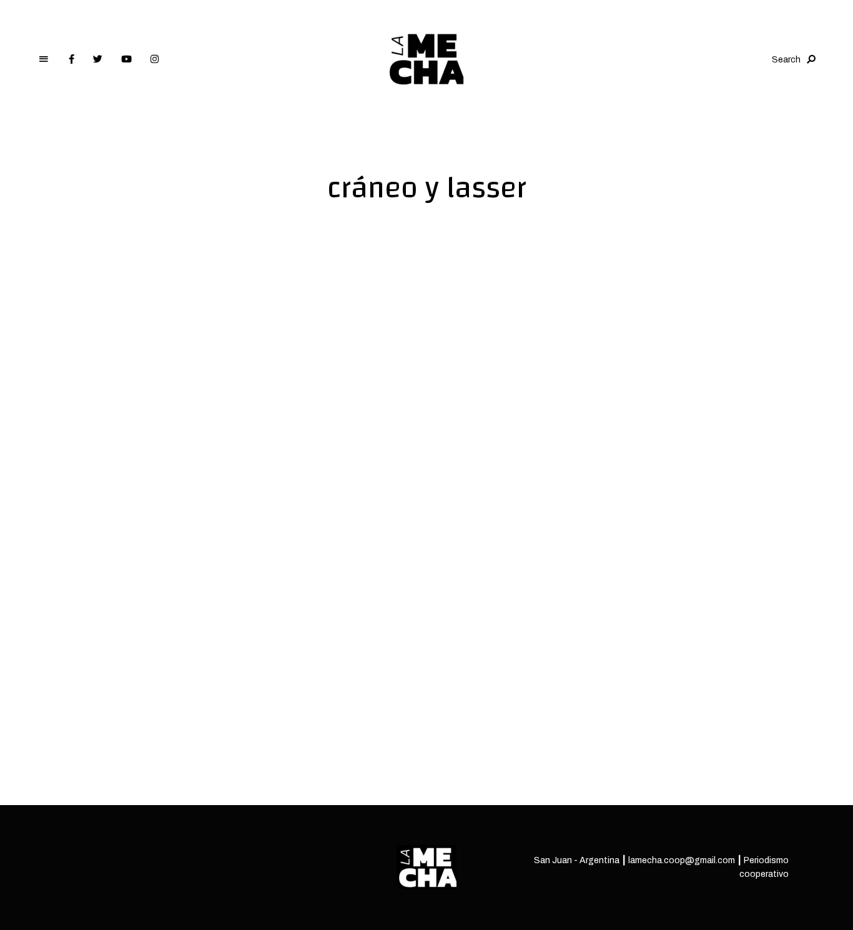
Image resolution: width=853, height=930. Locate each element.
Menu (43, 59)
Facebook (71, 59)
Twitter (98, 59)
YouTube (126, 59)
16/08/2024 (86, 727)
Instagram (154, 59)
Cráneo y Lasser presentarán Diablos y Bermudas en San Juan (182, 676)
